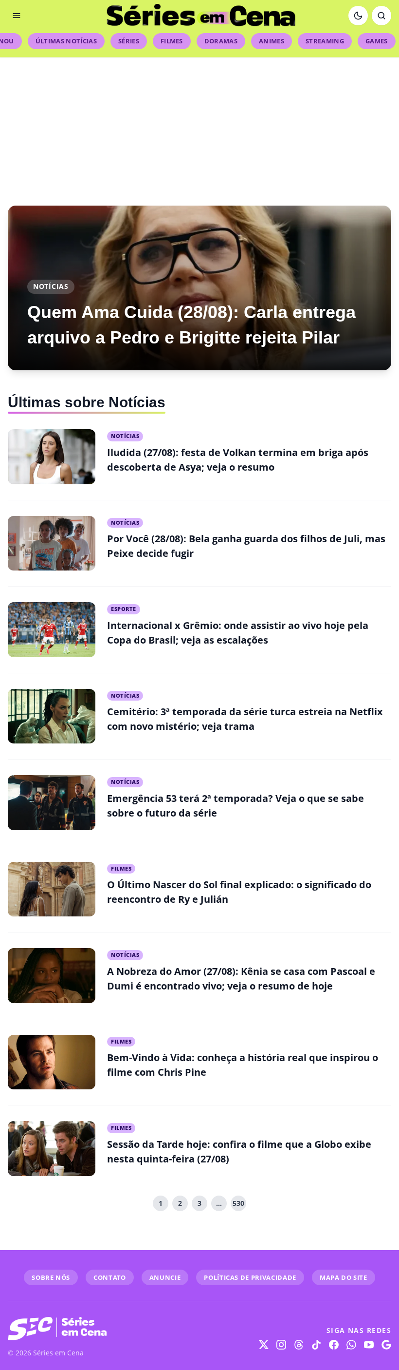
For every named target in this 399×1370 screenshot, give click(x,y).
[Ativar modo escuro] (358, 15)
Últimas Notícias (66, 41)
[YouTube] (369, 1345)
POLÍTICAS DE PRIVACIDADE (250, 1277)
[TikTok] (316, 1345)
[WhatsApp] (351, 1345)
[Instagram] (281, 1345)
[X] (264, 1345)
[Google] (386, 1345)
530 (238, 1203)
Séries (128, 41)
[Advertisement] (199, 125)
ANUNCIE (165, 1277)
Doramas (220, 41)
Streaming (325, 41)
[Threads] (299, 1345)
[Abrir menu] (16, 15)
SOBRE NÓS (51, 1277)
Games (376, 41)
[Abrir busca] (381, 15)
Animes (271, 41)
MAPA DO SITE (343, 1277)
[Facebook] (334, 1345)
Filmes (172, 41)
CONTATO (109, 1277)
